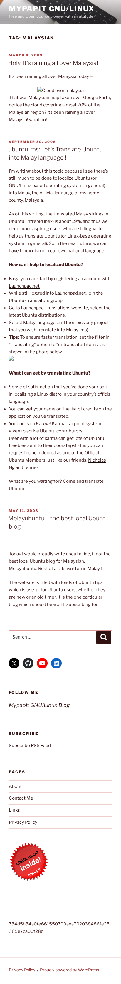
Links (14, 810)
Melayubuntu (22, 568)
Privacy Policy (23, 822)
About (15, 786)
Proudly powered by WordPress (69, 969)
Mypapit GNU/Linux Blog (39, 705)
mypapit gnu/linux (52, 8)
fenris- (31, 467)
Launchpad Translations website (54, 307)
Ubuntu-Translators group (36, 300)
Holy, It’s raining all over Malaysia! (53, 62)
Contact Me (21, 798)
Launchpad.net (24, 286)
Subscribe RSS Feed (30, 745)
